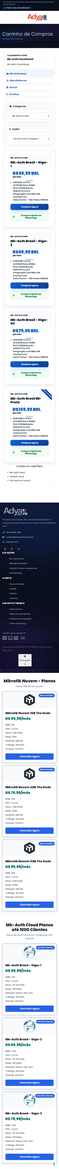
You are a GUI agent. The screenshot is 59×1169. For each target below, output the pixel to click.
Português (25, 660)
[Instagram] (12, 549)
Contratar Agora (29, 756)
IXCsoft (13, 87)
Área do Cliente (17, 584)
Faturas (13, 593)
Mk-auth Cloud (16, 558)
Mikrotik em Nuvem (18, 563)
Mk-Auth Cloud (18, 73)
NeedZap (14, 94)
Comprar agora (29, 206)
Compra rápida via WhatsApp (31, 216)
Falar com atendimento (18, 8)
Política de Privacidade (20, 618)
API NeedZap (16, 573)
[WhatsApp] (18, 549)
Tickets (13, 588)
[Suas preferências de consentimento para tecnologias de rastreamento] (54, 1164)
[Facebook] (5, 549)
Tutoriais (14, 598)
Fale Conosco (16, 609)
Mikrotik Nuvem (18, 80)
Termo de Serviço (18, 623)
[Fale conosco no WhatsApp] (1, 670)
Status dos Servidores (20, 614)
